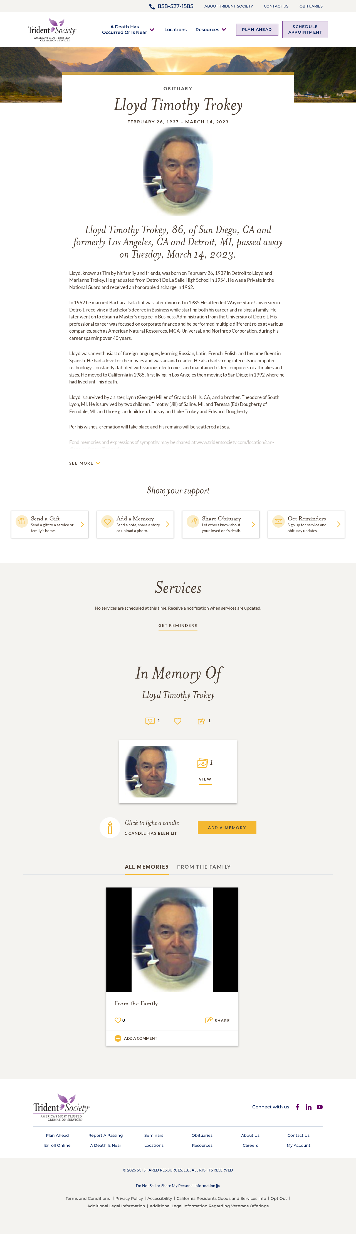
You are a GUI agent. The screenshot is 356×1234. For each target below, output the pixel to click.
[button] (125, 29)
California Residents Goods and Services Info (221, 1198)
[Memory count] (150, 720)
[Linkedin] (309, 1107)
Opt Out (279, 1198)
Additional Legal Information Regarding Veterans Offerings (209, 1205)
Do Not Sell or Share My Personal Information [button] (175, 1185)
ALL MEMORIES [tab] (147, 867)
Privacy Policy (129, 1198)
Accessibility (159, 1198)
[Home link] (52, 29)
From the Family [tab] (204, 867)
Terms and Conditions (88, 1198)
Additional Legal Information (116, 1205)
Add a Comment (140, 1038)
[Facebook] (297, 1107)
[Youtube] (320, 1107)
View (205, 779)
